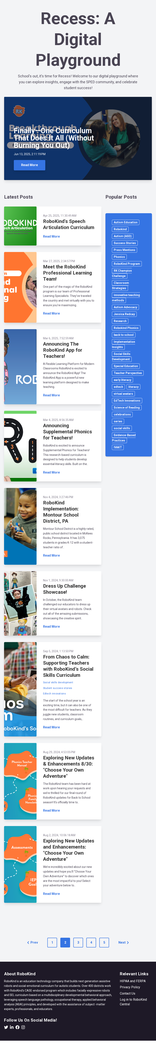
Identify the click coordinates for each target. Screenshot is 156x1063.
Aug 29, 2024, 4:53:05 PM (59, 752)
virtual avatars (123, 393)
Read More (29, 165)
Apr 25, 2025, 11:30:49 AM (59, 215)
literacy (133, 386)
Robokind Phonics (126, 328)
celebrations (122, 414)
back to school (124, 334)
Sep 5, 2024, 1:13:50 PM (58, 651)
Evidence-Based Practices (124, 438)
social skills (122, 428)
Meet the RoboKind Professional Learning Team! (67, 273)
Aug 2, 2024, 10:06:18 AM (59, 835)
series (118, 421)
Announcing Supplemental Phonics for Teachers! (67, 432)
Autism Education (126, 222)
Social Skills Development (121, 356)
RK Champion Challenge (122, 273)
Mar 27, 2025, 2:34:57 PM (59, 261)
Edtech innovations (54, 693)
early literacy (122, 380)
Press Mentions (124, 250)
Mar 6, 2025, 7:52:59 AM (58, 338)
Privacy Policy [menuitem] (130, 987)
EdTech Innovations (127, 400)
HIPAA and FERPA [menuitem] (133, 981)
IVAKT (118, 447)
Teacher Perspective (128, 373)
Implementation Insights (123, 344)
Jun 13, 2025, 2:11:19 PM (30, 154)
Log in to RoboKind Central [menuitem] (133, 1002)
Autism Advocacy (125, 307)
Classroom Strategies (120, 285)
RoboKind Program (127, 263)
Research (120, 321)
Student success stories (57, 688)
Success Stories (125, 243)
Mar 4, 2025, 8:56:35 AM (58, 420)
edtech (118, 386)
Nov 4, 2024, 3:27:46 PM (58, 497)
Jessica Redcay (124, 314)
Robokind (120, 229)
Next (122, 942)
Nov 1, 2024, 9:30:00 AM (58, 580)
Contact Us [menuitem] (127, 993)
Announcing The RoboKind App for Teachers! (62, 350)
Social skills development (58, 682)
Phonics (119, 256)
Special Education (126, 366)
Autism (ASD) (123, 236)
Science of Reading (127, 407)
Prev (34, 942)
